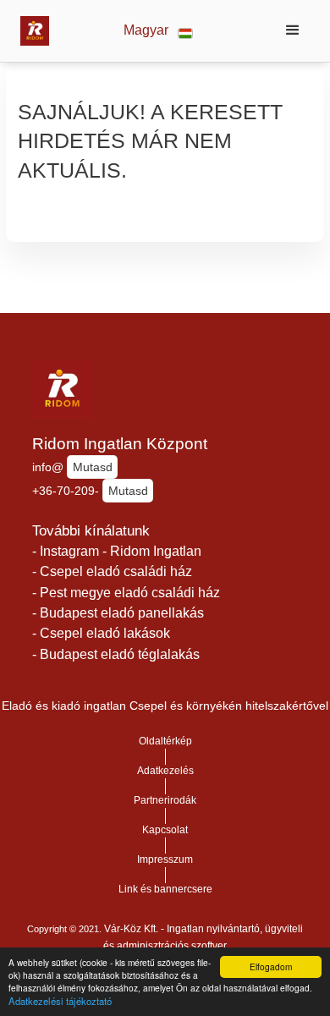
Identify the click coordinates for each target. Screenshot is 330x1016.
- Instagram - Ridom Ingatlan (116, 551)
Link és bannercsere (165, 889)
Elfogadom (271, 966)
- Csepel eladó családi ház (112, 571)
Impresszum (165, 859)
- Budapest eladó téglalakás (116, 654)
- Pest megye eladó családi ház (126, 592)
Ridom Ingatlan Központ (119, 444)
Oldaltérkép (165, 741)
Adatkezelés (165, 771)
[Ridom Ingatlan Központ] (30, 30)
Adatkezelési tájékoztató (60, 1001)
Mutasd (93, 467)
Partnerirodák (165, 800)
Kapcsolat (165, 830)
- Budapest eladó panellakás (118, 613)
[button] (158, 31)
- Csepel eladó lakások (101, 633)
